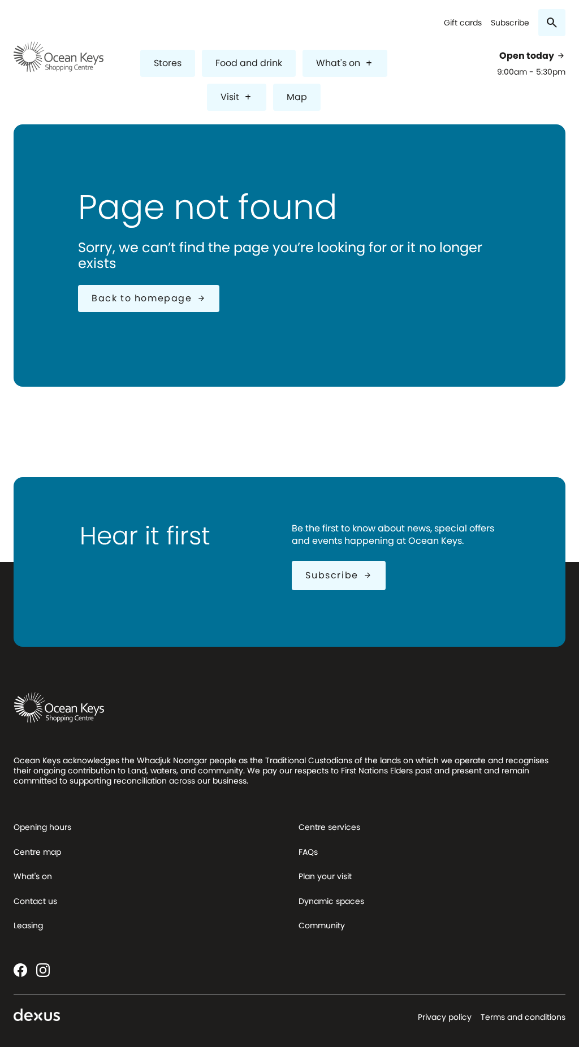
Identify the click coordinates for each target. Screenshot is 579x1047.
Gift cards (463, 23)
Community (322, 925)
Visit (237, 96)
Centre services (329, 827)
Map (297, 96)
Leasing (28, 925)
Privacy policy (445, 1017)
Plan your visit (325, 876)
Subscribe (510, 23)
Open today (532, 56)
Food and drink (248, 63)
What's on (345, 63)
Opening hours (42, 827)
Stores (168, 63)
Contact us (35, 901)
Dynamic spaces (331, 901)
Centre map (37, 852)
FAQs (308, 852)
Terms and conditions (523, 1017)
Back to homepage (149, 298)
